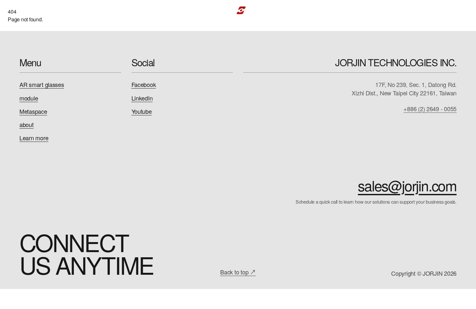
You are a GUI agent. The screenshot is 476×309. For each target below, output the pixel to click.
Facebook (143, 84)
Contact (418, 10)
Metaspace (33, 111)
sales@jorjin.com (407, 185)
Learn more (33, 138)
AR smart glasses (41, 84)
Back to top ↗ (238, 272)
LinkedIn (142, 98)
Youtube (141, 111)
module (28, 98)
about (26, 125)
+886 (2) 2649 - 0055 (430, 109)
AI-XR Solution (135, 10)
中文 (447, 10)
